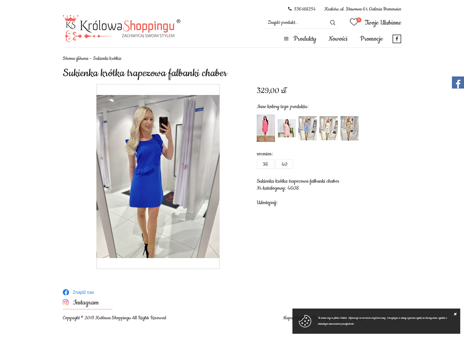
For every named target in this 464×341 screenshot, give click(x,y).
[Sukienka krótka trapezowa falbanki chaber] (158, 176)
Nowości (337, 38)
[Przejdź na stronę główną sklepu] (122, 28)
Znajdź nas (83, 292)
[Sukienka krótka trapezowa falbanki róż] (287, 128)
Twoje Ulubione (383, 22)
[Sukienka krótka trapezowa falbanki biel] (329, 128)
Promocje (371, 38)
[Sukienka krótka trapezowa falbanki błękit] (308, 128)
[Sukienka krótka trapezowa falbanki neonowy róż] (266, 128)
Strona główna (75, 58)
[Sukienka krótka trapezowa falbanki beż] (349, 128)
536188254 (305, 9)
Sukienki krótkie (107, 58)
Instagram (86, 302)
